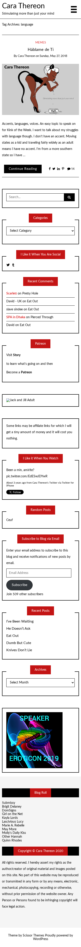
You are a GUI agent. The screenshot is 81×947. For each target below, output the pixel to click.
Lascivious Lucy (12, 821)
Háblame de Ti (41, 50)
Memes (40, 42)
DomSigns (9, 810)
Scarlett (11, 293)
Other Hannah (12, 836)
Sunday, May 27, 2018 (53, 56)
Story (16, 355)
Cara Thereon (23, 6)
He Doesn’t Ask (18, 628)
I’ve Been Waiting (20, 621)
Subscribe (19, 585)
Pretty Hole (30, 293)
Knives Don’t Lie (19, 650)
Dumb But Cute (18, 643)
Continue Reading (23, 169)
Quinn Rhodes (12, 840)
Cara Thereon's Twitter (44, 482)
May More (9, 829)
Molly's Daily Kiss (14, 833)
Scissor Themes (33, 935)
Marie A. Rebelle (13, 825)
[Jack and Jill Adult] (20, 400)
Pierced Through (42, 317)
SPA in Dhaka (15, 317)
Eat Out (32, 301)
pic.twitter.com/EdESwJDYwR (26, 476)
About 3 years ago (16, 482)
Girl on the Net (12, 814)
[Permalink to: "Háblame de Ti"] (40, 89)
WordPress (40, 939)
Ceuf (9, 520)
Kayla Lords (10, 817)
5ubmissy (8, 802)
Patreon (26, 372)
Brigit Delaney (11, 806)
